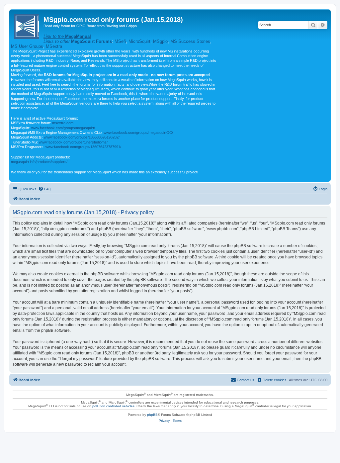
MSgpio (160, 41)
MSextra (54, 46)
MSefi (120, 41)
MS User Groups (27, 46)
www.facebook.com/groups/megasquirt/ (63, 128)
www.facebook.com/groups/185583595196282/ (82, 137)
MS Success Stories (190, 41)
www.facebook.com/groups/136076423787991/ (83, 147)
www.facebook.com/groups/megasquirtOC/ (138, 133)
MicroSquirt (139, 41)
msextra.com (62, 123)
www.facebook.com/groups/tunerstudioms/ (73, 142)
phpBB (152, 415)
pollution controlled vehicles (113, 406)
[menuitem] (44, 189)
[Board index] (27, 25)
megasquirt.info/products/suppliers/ (39, 162)
